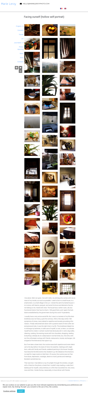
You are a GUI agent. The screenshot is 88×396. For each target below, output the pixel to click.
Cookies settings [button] (9, 391)
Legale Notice (73, 381)
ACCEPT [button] (20, 391)
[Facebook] (16, 67)
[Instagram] (20, 71)
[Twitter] (20, 67)
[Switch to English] (65, 8)
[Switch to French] (61, 8)
